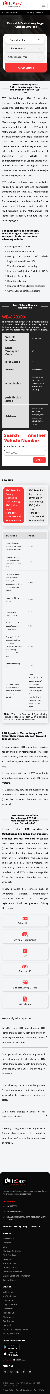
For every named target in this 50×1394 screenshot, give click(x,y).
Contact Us (35, 1226)
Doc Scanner (8, 1321)
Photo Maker (8, 1317)
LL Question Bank (11, 1304)
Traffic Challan (9, 1263)
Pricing (17, 1226)
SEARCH (39, 460)
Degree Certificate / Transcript (16, 1276)
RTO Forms (8, 1309)
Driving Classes (10, 1280)
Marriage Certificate (12, 1251)
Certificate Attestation (12, 1272)
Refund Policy (39, 1390)
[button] (27, 40)
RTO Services (9, 1238)
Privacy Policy (8, 1390)
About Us (7, 1226)
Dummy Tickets (10, 1267)
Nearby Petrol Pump (12, 1333)
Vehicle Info (8, 1292)
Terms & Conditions (24, 1390)
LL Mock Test (8, 1300)
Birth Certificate (10, 1255)
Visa (5, 1247)
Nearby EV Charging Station (15, 1329)
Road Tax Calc (9, 1313)
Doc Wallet (7, 1325)
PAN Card (7, 1259)
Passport (7, 1243)
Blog (25, 1226)
